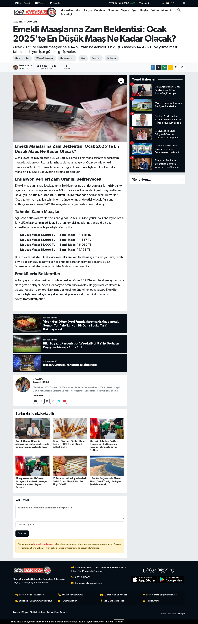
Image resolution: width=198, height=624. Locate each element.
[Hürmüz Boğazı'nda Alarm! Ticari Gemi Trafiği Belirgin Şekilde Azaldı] (107, 466)
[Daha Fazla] (170, 67)
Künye (25, 612)
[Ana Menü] (178, 14)
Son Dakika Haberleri (114, 601)
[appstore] (143, 579)
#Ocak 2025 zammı (44, 58)
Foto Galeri (24, 3)
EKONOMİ (31, 22)
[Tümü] (181, 179)
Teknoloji (66, 14)
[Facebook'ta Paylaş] (153, 67)
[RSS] (171, 570)
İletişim (16, 612)
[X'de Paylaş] (158, 67)
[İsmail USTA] (22, 384)
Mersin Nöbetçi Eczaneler (32, 595)
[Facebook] (41, 401)
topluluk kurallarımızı (43, 544)
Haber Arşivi (153, 601)
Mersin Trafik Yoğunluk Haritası (161, 595)
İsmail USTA (41, 382)
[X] (149, 570)
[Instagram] (52, 401)
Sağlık (144, 10)
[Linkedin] (58, 401)
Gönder (22, 533)
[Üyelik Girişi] (182, 3)
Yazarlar (57, 3)
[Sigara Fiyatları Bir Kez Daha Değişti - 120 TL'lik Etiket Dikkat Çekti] (70, 428)
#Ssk (83, 58)
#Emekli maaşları (22, 58)
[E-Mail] (35, 401)
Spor (135, 10)
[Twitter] (47, 401)
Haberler (18, 22)
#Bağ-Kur (96, 58)
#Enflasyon (111, 58)
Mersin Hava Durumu (72, 595)
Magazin (166, 10)
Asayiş (88, 10)
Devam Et (37, 396)
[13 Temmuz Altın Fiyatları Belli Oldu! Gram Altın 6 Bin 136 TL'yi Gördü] (70, 466)
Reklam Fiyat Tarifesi (57, 612)
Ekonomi (113, 10)
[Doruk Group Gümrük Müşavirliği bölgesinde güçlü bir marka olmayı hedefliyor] (32, 428)
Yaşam (125, 10)
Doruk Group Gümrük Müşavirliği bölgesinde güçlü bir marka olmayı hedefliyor (32, 444)
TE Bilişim (180, 614)
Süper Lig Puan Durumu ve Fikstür (35, 601)
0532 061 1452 (82, 577)
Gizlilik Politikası (37, 612)
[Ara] (179, 10)
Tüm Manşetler (69, 601)
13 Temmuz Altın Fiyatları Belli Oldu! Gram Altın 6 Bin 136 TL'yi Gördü (70, 481)
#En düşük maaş (66, 58)
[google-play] (171, 579)
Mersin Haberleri (70, 10)
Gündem (99, 10)
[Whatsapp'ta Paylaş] (164, 67)
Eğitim (155, 10)
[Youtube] (64, 401)
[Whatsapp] (165, 570)
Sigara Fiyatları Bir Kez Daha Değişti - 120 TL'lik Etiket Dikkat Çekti (69, 444)
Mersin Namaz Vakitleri (116, 595)
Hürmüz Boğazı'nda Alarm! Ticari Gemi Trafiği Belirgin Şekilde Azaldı (105, 481)
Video (41, 3)
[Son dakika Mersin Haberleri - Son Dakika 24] (36, 12)
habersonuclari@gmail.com (88, 583)
